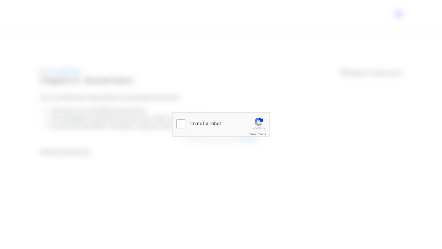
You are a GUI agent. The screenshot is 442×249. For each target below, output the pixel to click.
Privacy (252, 134)
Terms (262, 134)
